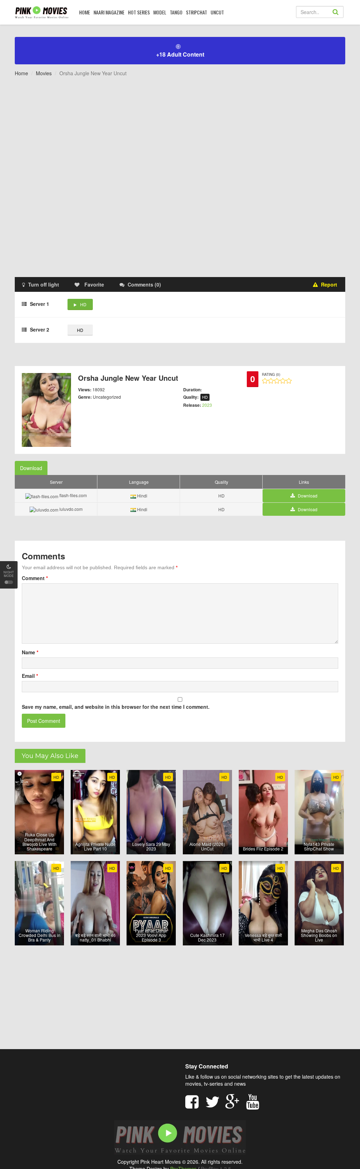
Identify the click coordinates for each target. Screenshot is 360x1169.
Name (30, 652)
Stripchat (196, 12)
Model (159, 12)
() (144, 284)
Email (30, 675)
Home (21, 73)
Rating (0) (271, 374)
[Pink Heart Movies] (42, 12)
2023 (207, 405)
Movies (44, 73)
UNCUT (217, 12)
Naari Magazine (109, 12)
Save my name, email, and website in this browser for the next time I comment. (116, 706)
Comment (35, 578)
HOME (84, 12)
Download (31, 467)
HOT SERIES (139, 12)
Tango (176, 12)
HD (83, 304)
